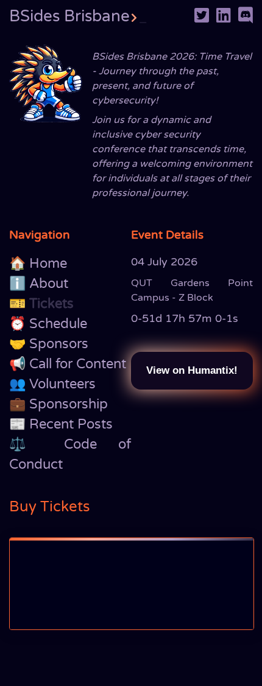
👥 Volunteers (52, 384)
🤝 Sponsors (48, 344)
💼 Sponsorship (58, 404)
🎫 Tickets (41, 304)
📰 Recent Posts (61, 424)
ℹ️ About (38, 284)
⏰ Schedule (48, 324)
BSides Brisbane (78, 16)
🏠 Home (38, 263)
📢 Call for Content (67, 364)
